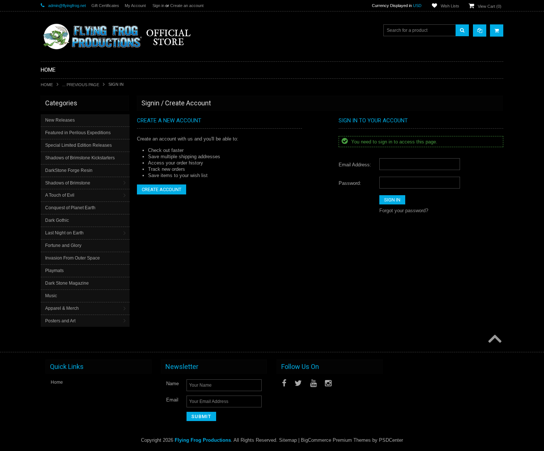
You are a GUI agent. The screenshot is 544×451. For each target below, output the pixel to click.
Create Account (161, 189)
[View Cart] (496, 30)
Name (172, 383)
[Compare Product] (479, 30)
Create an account (187, 5)
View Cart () (489, 6)
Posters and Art (60, 320)
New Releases (60, 120)
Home (47, 84)
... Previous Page (80, 84)
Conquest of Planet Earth (70, 207)
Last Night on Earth (64, 232)
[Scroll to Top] (494, 339)
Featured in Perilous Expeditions (78, 132)
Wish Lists (450, 6)
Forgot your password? (403, 210)
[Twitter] (298, 383)
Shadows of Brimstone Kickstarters (80, 157)
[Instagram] (328, 383)
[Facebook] (284, 383)
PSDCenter (391, 440)
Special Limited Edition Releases (78, 145)
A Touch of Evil (59, 195)
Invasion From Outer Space (72, 258)
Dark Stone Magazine (67, 283)
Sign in (158, 5)
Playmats (54, 270)
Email (172, 400)
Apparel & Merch (62, 308)
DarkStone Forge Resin (69, 170)
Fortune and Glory (63, 245)
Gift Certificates (105, 5)
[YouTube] (313, 383)
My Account (135, 5)
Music (51, 295)
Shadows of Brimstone (67, 183)
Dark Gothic (57, 220)
